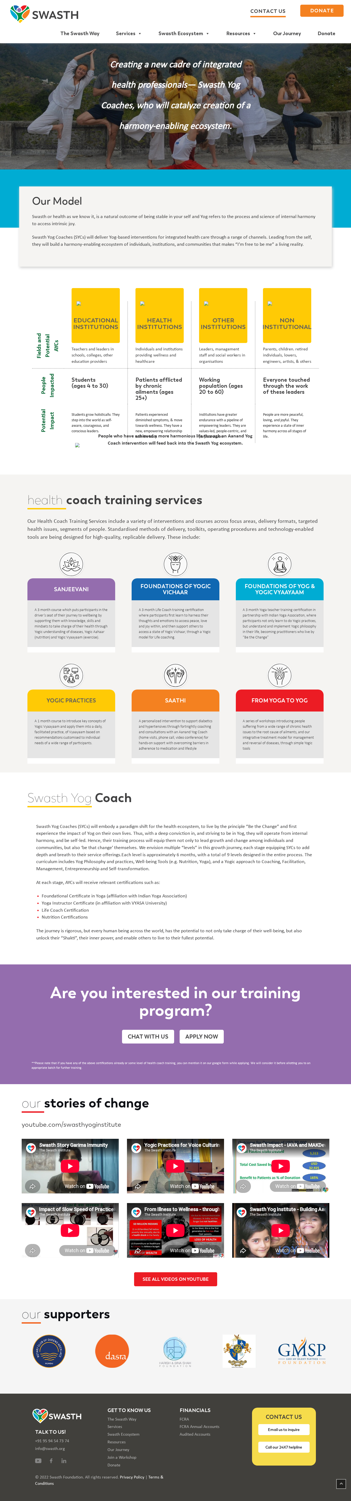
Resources (238, 33)
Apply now (201, 1036)
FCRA (184, 1419)
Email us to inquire (284, 1429)
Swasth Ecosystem (180, 33)
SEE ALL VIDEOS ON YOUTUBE (176, 1279)
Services (125, 33)
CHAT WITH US (148, 1036)
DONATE (322, 10)
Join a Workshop (121, 1457)
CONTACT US (268, 11)
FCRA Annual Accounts (199, 1427)
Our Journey (287, 33)
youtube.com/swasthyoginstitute (71, 1124)
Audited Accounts (195, 1434)
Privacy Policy (132, 1477)
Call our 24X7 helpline (283, 1447)
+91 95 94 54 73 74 (52, 1441)
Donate (326, 33)
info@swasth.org (50, 1449)
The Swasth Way (80, 33)
